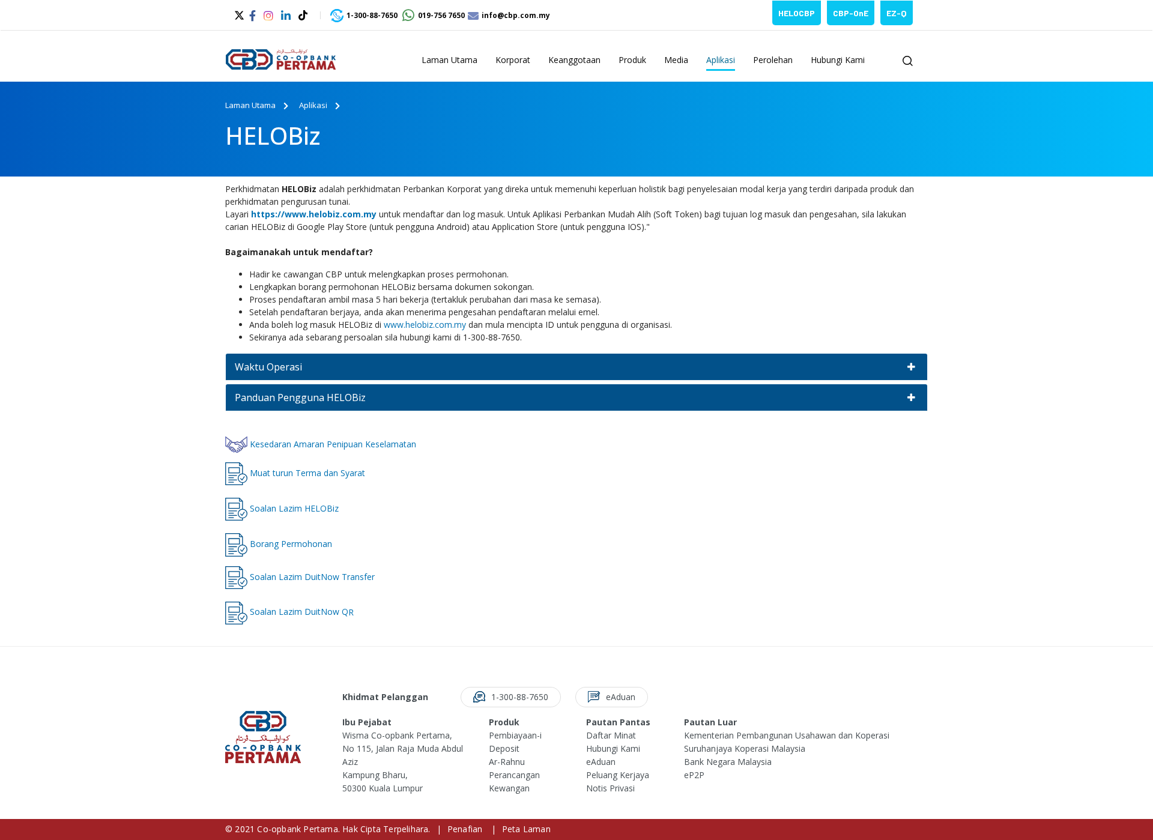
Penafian (465, 829)
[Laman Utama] (285, 61)
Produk (632, 59)
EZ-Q (896, 13)
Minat (625, 735)
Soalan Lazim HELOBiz (294, 508)
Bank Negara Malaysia (728, 761)
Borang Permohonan (291, 543)
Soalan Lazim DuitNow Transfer (311, 576)
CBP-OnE (850, 13)
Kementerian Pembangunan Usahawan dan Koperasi (786, 735)
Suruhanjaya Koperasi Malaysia (744, 748)
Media (676, 59)
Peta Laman (526, 829)
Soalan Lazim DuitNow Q (297, 611)
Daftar (600, 735)
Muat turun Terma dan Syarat (306, 473)
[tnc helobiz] (236, 473)
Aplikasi (720, 59)
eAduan (601, 761)
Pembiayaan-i (515, 735)
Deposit (504, 748)
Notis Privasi (610, 788)
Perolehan (773, 59)
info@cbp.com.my (516, 15)
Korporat (512, 59)
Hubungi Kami (838, 59)
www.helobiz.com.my (425, 324)
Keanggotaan (574, 59)
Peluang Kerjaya (617, 775)
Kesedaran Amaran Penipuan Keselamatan (331, 444)
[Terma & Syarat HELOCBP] (236, 508)
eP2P (694, 775)
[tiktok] (304, 15)
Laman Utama (449, 59)
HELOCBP (796, 13)
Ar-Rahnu (507, 761)
